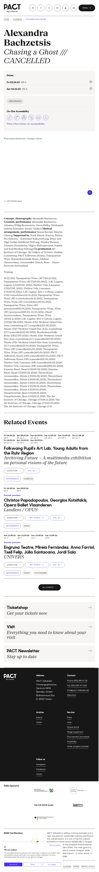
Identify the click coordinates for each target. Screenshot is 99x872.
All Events (47, 587)
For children (41, 573)
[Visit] (41, 8)
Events (39, 717)
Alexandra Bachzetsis (27, 38)
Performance (15, 101)
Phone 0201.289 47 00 (77, 680)
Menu (85, 8)
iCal (30, 471)
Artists (39, 722)
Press (69, 717)
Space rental (73, 727)
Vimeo (39, 774)
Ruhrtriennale (12, 479)
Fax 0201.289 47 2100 (77, 685)
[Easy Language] (65, 8)
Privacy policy (88, 866)
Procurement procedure (78, 736)
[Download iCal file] (90, 81)
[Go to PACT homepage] (12, 8)
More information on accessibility (26, 123)
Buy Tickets (35, 518)
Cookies (67, 866)
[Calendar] (32, 8)
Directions (71, 695)
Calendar (17, 19)
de (57, 8)
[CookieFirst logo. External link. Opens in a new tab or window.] (5, 847)
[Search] (49, 8)
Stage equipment (75, 732)
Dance (27, 526)
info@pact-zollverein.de (78, 690)
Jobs (69, 722)
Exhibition (28, 479)
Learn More (12, 471)
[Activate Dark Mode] (73, 8)
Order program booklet (78, 746)
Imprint (76, 866)
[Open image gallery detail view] (89, 192)
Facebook (41, 769)
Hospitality (72, 741)
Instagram (41, 764)
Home (6, 19)
